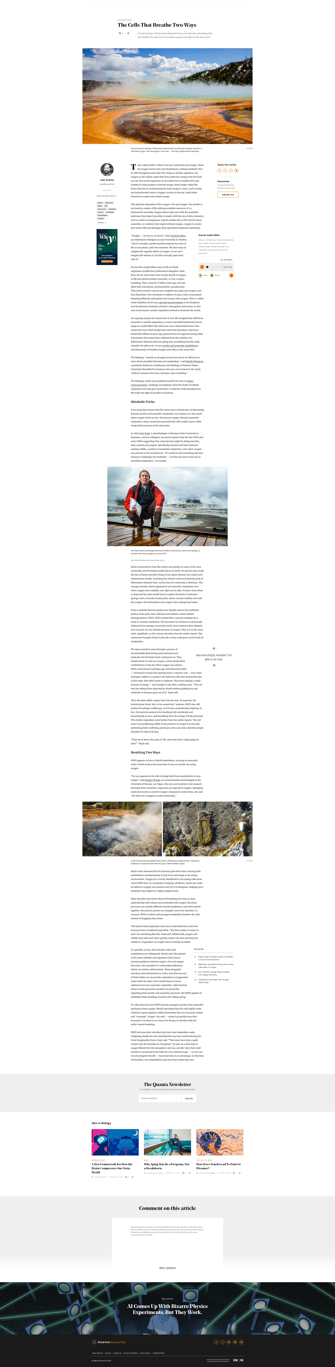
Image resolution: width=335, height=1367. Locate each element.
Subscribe (189, 1098)
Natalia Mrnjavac (194, 361)
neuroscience (98, 1160)
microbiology (125, 20)
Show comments (167, 1267)
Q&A (146, 1160)
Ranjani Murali (152, 780)
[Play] (202, 267)
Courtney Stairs (177, 235)
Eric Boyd (145, 433)
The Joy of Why (204, 1160)
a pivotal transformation (170, 302)
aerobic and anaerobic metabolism (179, 345)
